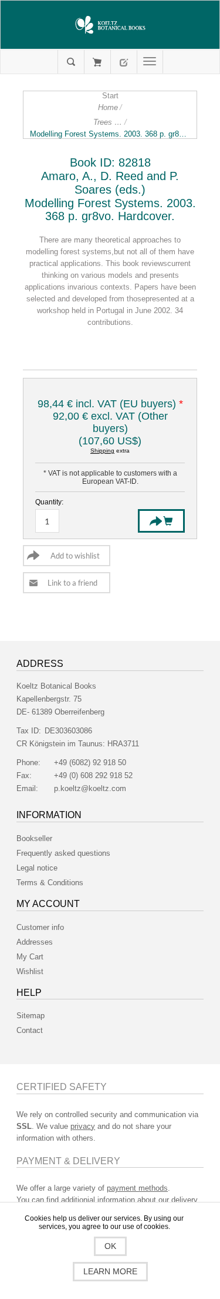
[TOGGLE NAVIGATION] (150, 62)
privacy (82, 1126)
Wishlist (29, 971)
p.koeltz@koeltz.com (90, 788)
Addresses (34, 942)
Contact (29, 1030)
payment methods (137, 1188)
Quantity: (49, 502)
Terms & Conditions (49, 882)
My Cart (97, 62)
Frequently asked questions (63, 853)
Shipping (102, 450)
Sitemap (30, 1015)
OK (110, 1246)
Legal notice (36, 867)
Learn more (110, 1271)
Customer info (40, 927)
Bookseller (34, 838)
